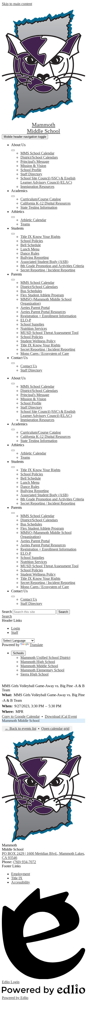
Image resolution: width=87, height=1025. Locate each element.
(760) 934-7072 (24, 862)
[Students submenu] (13, 233)
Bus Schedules (31, 291)
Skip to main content (17, 4)
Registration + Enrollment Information (48, 316)
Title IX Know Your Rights (40, 237)
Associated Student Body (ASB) (44, 262)
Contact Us (28, 366)
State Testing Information (38, 207)
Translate (36, 645)
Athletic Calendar (33, 220)
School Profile (30, 170)
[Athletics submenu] (13, 217)
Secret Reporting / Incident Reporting (47, 270)
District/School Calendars (39, 157)
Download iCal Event (61, 716)
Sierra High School (34, 674)
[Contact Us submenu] (13, 363)
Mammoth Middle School (39, 666)
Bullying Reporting (34, 257)
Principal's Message (34, 161)
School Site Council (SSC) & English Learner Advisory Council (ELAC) (47, 180)
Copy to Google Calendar (21, 716)
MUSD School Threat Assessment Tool (49, 333)
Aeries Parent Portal (35, 308)
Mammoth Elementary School (42, 670)
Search (7, 612)
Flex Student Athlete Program (42, 295)
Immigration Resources (37, 187)
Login (15, 628)
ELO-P (25, 320)
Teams (25, 224)
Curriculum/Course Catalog (40, 199)
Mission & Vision (33, 166)
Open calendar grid (55, 728)
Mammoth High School (37, 662)
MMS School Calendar (37, 153)
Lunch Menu (29, 249)
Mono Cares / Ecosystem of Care (44, 354)
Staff (14, 632)
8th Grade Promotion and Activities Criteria (52, 266)
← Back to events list (20, 728)
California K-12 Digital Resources (45, 203)
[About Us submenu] (13, 150)
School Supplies (32, 324)
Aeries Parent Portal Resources (43, 312)
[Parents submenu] (13, 279)
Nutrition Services (33, 328)
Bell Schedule (30, 245)
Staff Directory (31, 174)
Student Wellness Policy (38, 341)
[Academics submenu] (13, 196)
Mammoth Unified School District (45, 658)
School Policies (31, 241)
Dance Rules (29, 253)
